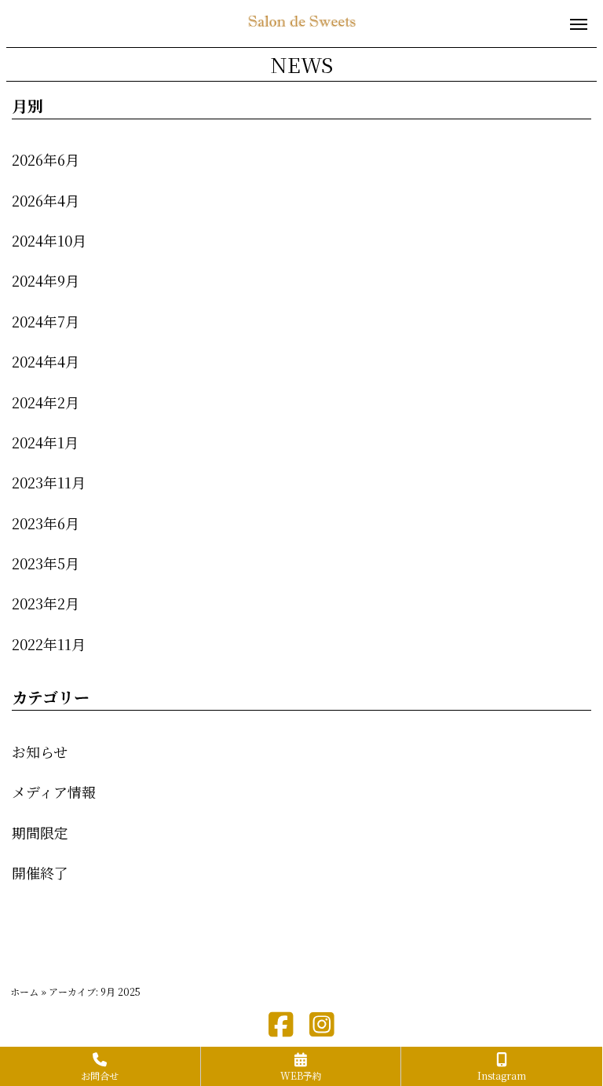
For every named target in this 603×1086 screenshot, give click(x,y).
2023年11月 (49, 482)
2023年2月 (45, 603)
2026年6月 (45, 159)
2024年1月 (45, 442)
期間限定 (40, 832)
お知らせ (40, 751)
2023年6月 (45, 523)
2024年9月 (45, 280)
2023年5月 (45, 563)
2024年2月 (45, 402)
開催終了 (40, 872)
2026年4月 (45, 200)
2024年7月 (45, 321)
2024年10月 (49, 240)
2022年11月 (49, 644)
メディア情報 (54, 791)
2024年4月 (45, 361)
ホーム (24, 991)
